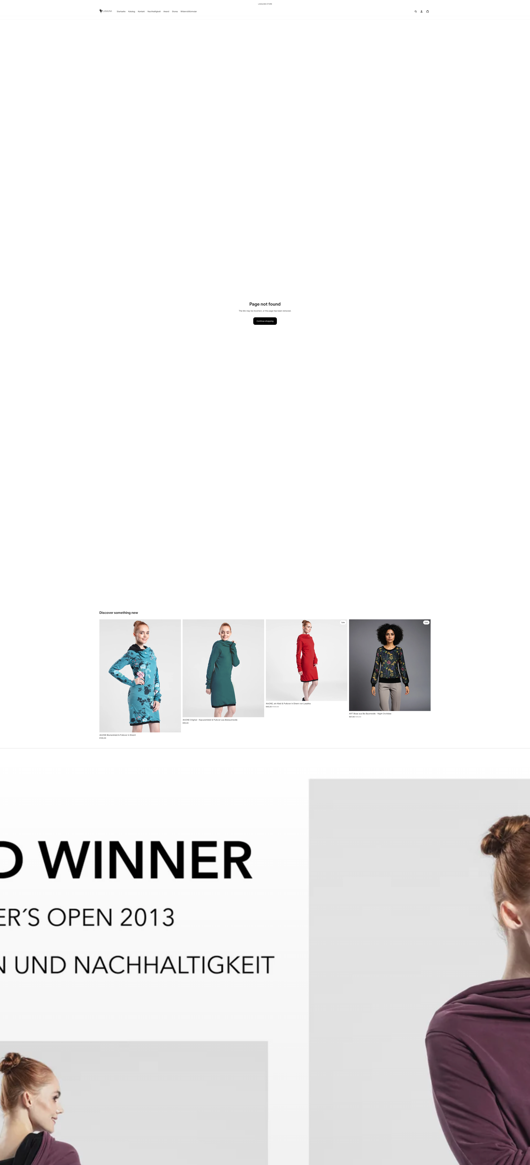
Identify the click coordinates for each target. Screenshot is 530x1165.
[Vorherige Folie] (103, 676)
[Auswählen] (176, 728)
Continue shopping (265, 321)
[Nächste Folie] (177, 676)
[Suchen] (416, 11)
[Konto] (421, 11)
